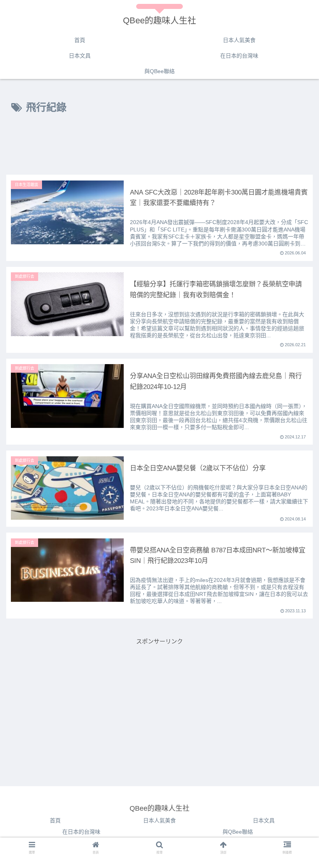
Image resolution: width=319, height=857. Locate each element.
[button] (295, 820)
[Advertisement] (159, 146)
